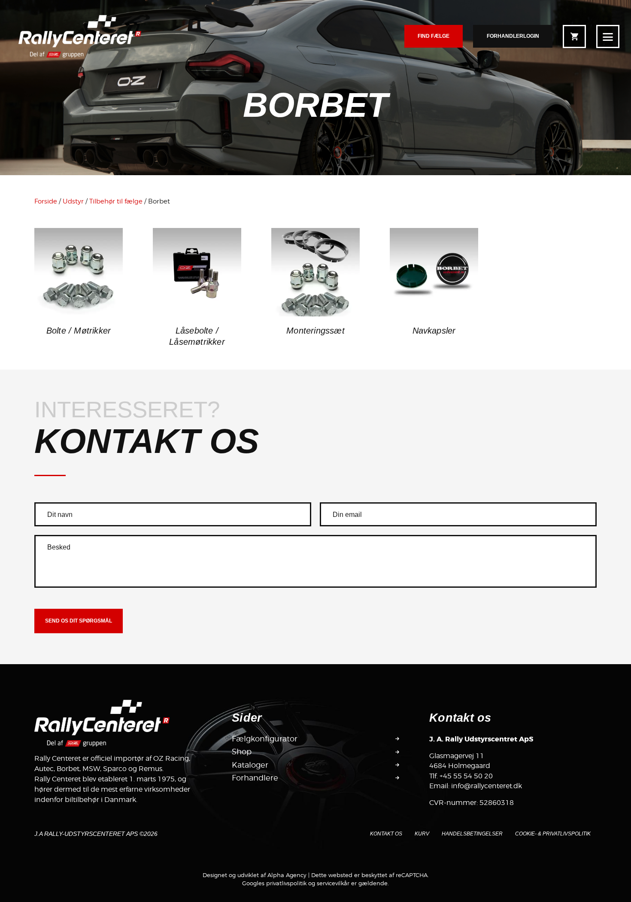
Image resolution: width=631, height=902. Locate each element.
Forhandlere (255, 777)
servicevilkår (333, 883)
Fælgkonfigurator (264, 738)
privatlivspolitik (286, 883)
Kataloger (250, 764)
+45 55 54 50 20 (466, 776)
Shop (242, 751)
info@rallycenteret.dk (486, 786)
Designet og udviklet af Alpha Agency (254, 875)
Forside (45, 201)
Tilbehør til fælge (116, 201)
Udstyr (73, 201)
